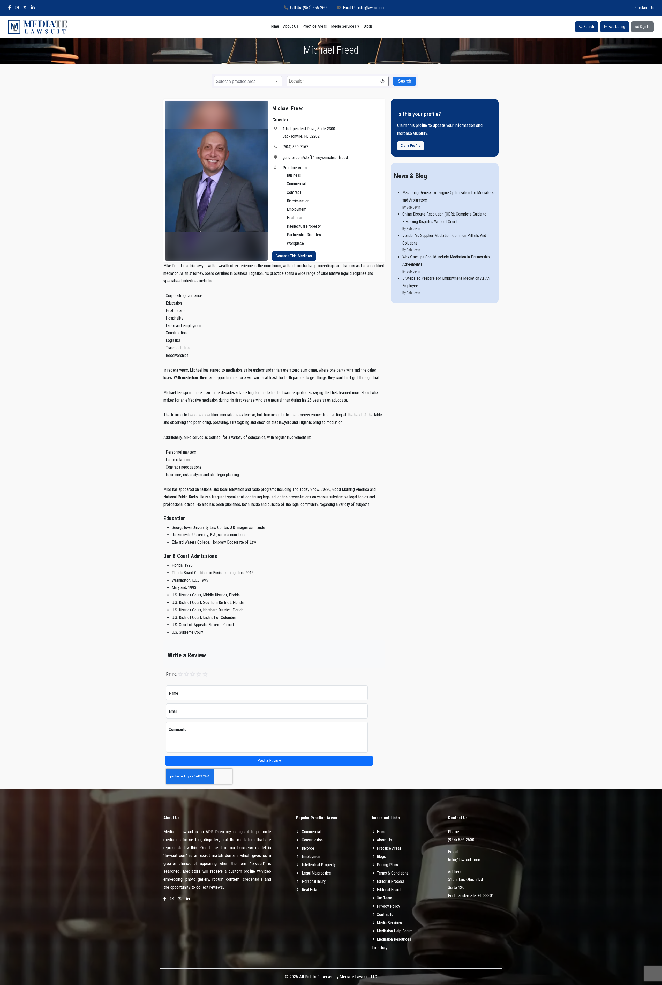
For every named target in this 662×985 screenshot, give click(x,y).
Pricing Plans (387, 864)
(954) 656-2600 (461, 839)
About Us (290, 26)
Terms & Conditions (392, 873)
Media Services (343, 26)
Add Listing (616, 27)
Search (588, 27)
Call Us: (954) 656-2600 (309, 7)
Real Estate (311, 889)
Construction (312, 840)
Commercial (311, 831)
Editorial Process (391, 881)
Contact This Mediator (294, 256)
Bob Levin (413, 207)
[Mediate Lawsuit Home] (37, 27)
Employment (312, 856)
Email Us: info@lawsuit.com (364, 7)
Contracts (385, 914)
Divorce (308, 848)
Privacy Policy (388, 906)
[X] (25, 8)
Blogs (368, 26)
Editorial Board (389, 889)
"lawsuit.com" (175, 855)
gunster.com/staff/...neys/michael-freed (315, 157)
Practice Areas (314, 26)
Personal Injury (314, 881)
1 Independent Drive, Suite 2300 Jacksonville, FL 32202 (309, 132)
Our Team (384, 897)
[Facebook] (9, 8)
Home (274, 26)
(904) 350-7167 (295, 146)
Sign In (644, 27)
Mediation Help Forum (394, 931)
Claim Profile (410, 146)
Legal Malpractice (316, 873)
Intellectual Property (319, 864)
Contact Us (644, 7)
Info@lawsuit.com (464, 859)
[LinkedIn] (33, 8)
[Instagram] (17, 8)
